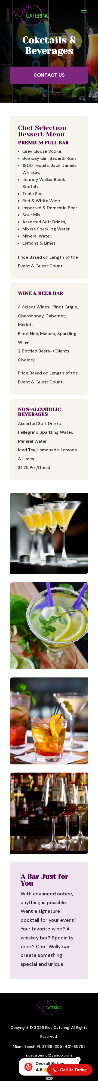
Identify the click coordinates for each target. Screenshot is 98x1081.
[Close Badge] (78, 1059)
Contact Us (49, 75)
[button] (70, 1070)
